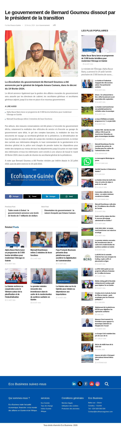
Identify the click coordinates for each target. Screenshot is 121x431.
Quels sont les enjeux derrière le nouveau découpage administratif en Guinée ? (105, 218)
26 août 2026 (11, 264)
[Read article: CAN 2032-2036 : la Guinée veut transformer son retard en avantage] (87, 231)
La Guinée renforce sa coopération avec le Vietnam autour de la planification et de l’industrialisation (14, 291)
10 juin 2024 (101, 174)
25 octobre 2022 (102, 163)
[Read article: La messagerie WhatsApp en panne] (87, 161)
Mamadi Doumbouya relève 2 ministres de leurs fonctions (29, 119)
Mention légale (67, 403)
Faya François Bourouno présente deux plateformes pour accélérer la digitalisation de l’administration (66, 255)
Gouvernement (44, 25)
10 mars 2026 (101, 329)
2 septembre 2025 (103, 199)
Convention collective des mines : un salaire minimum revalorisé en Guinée (104, 194)
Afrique (43, 411)
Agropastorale (63, 281)
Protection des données (70, 409)
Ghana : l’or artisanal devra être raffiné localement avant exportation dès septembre (105, 97)
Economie (36, 281)
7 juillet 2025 (101, 338)
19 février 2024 (30, 25)
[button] (102, 384)
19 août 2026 (101, 276)
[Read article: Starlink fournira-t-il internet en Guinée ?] (87, 172)
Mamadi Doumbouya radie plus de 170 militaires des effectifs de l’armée (105, 206)
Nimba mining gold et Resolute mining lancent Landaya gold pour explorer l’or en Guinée (105, 283)
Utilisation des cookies (70, 406)
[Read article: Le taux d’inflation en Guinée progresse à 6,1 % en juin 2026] (87, 122)
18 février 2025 (102, 362)
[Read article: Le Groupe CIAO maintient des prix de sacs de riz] (87, 337)
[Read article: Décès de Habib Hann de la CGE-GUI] (87, 347)
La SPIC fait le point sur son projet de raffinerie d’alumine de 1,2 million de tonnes (104, 271)
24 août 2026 (101, 139)
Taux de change (47, 406)
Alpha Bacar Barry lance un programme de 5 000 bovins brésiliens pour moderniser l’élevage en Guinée (15, 255)
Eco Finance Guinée (14, 25)
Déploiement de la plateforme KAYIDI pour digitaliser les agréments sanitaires (105, 309)
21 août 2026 (36, 258)
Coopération (11, 281)
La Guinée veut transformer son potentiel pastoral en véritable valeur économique (104, 109)
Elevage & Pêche (13, 245)
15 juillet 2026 (102, 187)
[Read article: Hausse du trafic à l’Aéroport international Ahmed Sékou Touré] (87, 358)
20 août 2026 (36, 303)
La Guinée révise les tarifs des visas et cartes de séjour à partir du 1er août (105, 182)
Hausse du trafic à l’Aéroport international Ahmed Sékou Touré (104, 357)
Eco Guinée (45, 403)
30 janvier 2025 (102, 153)
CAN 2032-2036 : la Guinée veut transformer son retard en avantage (105, 230)
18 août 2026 (62, 297)
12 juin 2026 (101, 302)
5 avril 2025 (101, 349)
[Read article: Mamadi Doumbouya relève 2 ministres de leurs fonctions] (41, 240)
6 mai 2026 (100, 314)
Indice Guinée (46, 409)
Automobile (62, 245)
